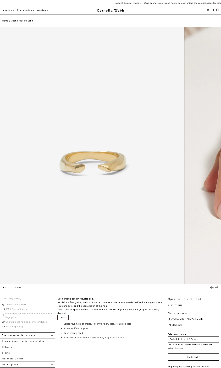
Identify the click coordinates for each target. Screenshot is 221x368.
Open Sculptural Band (22, 20)
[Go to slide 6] (13, 287)
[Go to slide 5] (11, 287)
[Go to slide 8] (17, 287)
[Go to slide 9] (20, 287)
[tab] (63, 317)
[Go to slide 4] (9, 287)
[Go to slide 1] (3, 287)
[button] (217, 10)
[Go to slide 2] (5, 287)
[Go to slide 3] (7, 287)
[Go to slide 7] (15, 287)
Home (5, 20)
